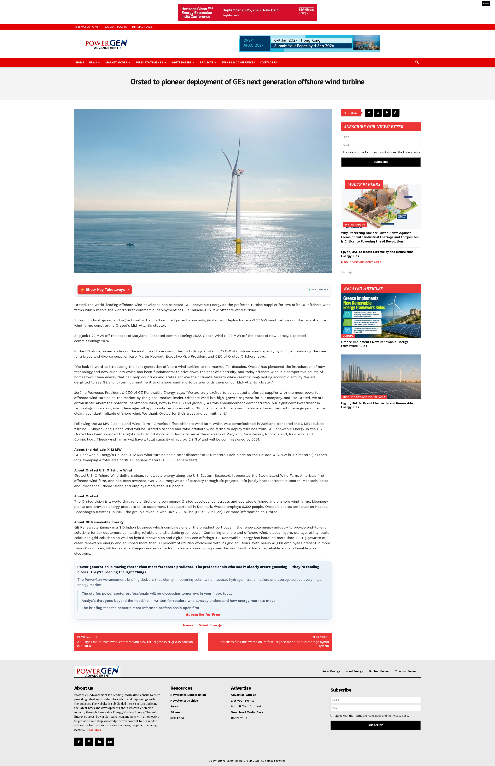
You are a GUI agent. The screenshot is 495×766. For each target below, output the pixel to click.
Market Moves (116, 62)
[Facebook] (369, 113)
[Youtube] (110, 742)
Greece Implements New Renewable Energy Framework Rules (374, 344)
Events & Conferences (238, 62)
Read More (94, 730)
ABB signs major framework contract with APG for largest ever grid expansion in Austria (135, 644)
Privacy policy (411, 152)
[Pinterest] (387, 113)
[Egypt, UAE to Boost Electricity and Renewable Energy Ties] (381, 376)
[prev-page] (343, 272)
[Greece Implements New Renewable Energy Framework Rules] (381, 315)
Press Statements (149, 62)
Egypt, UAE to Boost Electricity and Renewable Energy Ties (377, 253)
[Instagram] (89, 742)
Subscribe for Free (203, 614)
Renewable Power (86, 26)
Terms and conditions (378, 152)
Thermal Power (142, 26)
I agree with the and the (382, 152)
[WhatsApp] (395, 113)
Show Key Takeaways (105, 289)
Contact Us (269, 62)
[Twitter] (378, 113)
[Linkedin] (99, 742)
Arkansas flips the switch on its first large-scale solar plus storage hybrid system (275, 644)
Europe (348, 335)
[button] (417, 63)
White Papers (181, 62)
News (93, 62)
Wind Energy (210, 625)
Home (80, 62)
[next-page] (349, 272)
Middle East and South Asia (361, 262)
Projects (206, 62)
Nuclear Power (115, 26)
